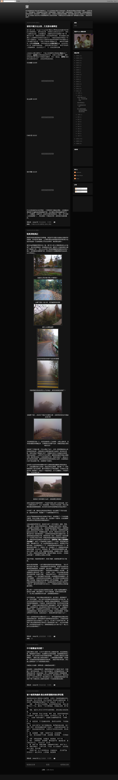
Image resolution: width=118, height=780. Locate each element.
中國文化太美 (35, 224)
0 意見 (49, 222)
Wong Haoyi (79, 175)
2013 (77, 86)
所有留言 (79, 191)
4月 (79, 128)
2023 (77, 62)
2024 (77, 60)
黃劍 (50, 224)
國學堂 (42, 224)
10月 (79, 114)
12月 (79, 93)
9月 (79, 117)
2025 (77, 58)
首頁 (47, 765)
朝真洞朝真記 (32, 234)
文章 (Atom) (50, 770)
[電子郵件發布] (54, 222)
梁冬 (46, 224)
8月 (79, 119)
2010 (77, 138)
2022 (77, 65)
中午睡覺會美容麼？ (35, 648)
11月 (79, 95)
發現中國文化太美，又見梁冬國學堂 (42, 26)
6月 (79, 124)
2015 (77, 81)
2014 (77, 84)
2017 (77, 77)
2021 (77, 67)
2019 (77, 72)
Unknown (78, 172)
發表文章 (79, 188)
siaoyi (77, 178)
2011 (77, 91)
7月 (79, 121)
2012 (77, 88)
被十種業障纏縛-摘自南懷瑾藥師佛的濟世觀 (45, 695)
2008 (77, 143)
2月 (79, 133)
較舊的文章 (65, 765)
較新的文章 (31, 765)
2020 (77, 70)
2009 (77, 141)
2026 (77, 55)
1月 (79, 136)
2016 (77, 79)
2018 (77, 74)
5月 (79, 126)
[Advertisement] (82, 203)
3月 (79, 131)
